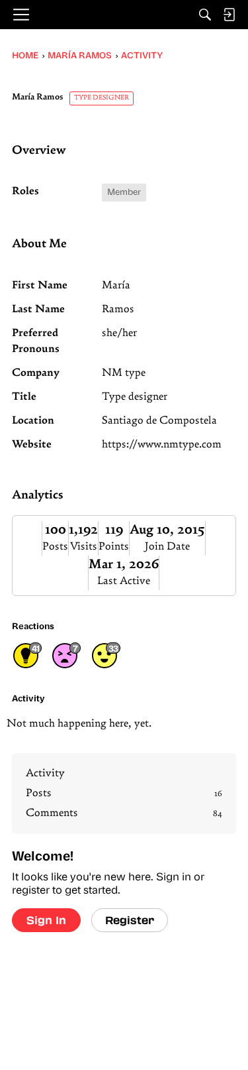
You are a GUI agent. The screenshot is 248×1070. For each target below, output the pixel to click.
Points (114, 547)
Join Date (167, 547)
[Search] (205, 14)
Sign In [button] (46, 919)
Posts (55, 547)
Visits (83, 547)
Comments (124, 813)
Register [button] (129, 919)
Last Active (123, 581)
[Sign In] (229, 14)
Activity (45, 773)
